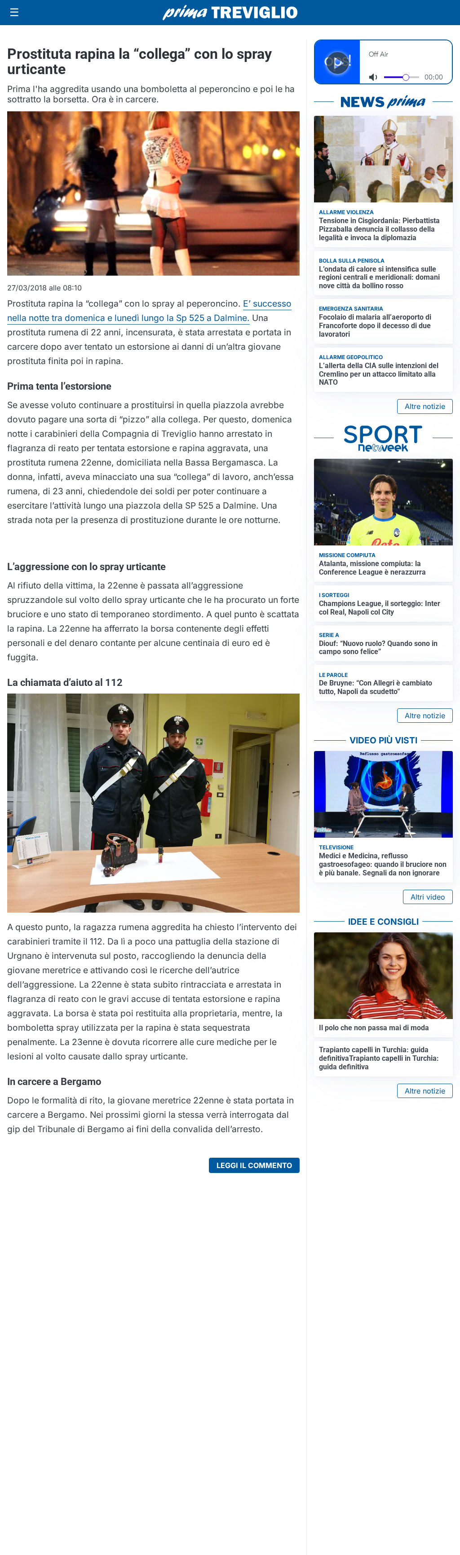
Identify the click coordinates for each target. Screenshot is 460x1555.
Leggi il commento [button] (254, 1165)
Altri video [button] (428, 896)
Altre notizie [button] (425, 406)
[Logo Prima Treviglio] (230, 12)
